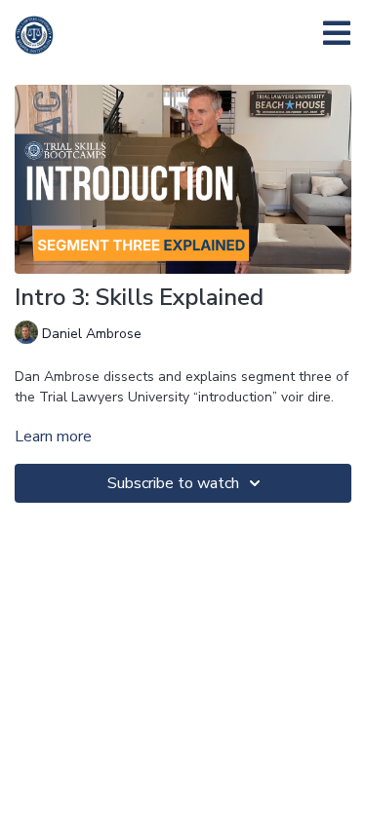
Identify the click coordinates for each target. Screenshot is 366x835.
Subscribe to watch (173, 483)
